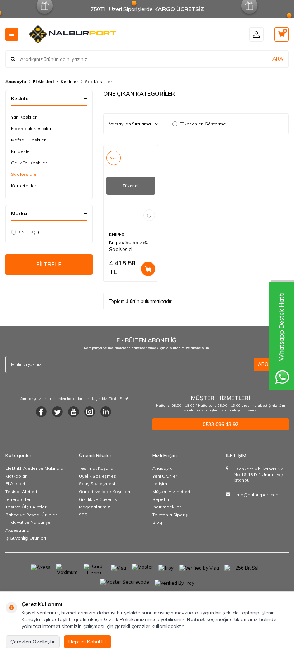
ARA (277, 58)
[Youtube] (73, 411)
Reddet (196, 619)
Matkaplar (16, 476)
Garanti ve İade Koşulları (104, 491)
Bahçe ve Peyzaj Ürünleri (31, 514)
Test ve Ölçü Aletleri (26, 506)
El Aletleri (43, 81)
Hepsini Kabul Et (87, 641)
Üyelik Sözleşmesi (98, 476)
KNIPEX (28, 232)
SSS (83, 514)
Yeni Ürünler (164, 476)
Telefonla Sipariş (170, 514)
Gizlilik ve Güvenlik (98, 499)
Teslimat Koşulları (97, 468)
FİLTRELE (49, 264)
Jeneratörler (17, 499)
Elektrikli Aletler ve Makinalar (35, 468)
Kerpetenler (23, 185)
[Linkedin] (105, 411)
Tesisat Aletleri (21, 491)
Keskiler (69, 81)
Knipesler (21, 151)
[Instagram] (89, 411)
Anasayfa (15, 81)
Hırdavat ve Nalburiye (28, 522)
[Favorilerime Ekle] (149, 215)
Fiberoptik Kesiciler (31, 128)
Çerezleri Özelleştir (32, 641)
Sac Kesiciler (24, 174)
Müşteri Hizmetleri (171, 491)
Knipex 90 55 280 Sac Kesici (128, 245)
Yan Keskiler (24, 117)
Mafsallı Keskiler (28, 139)
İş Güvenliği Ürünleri (25, 538)
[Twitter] (57, 411)
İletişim (159, 483)
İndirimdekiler (166, 506)
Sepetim (161, 499)
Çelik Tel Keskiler (29, 162)
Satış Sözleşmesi (97, 483)
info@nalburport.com (258, 494)
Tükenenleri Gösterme (203, 123)
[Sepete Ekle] (148, 269)
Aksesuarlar (18, 530)
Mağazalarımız (94, 506)
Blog (157, 522)
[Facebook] (41, 411)
